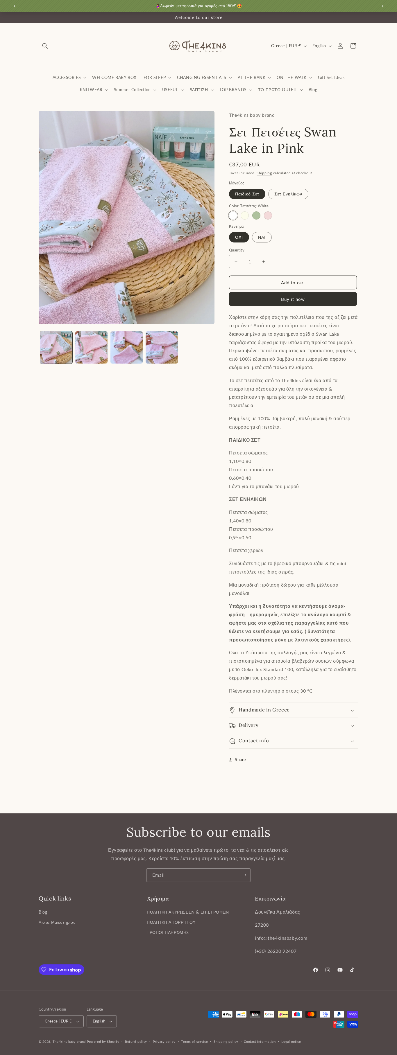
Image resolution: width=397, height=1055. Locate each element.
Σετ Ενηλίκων (288, 193)
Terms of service (194, 1041)
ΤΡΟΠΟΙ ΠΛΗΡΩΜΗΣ (168, 932)
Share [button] (240, 759)
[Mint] (256, 215)
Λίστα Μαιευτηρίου (57, 922)
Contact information (260, 1041)
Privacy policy (164, 1041)
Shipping (264, 173)
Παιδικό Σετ (247, 193)
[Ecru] (245, 215)
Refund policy (136, 1041)
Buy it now (293, 299)
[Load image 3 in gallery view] (126, 347)
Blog (43, 912)
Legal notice (291, 1041)
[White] (233, 215)
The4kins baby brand (69, 1041)
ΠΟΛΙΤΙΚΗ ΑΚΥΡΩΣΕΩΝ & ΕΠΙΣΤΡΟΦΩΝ (188, 912)
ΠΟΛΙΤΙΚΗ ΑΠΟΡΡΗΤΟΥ (171, 922)
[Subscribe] (244, 875)
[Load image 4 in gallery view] (162, 347)
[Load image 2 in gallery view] (91, 347)
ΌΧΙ (239, 237)
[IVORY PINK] (268, 215)
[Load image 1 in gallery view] (56, 347)
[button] (45, 45)
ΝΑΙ (262, 237)
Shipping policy (226, 1041)
